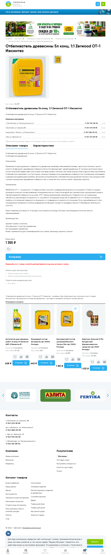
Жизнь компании (12, 456)
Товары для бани (38, 504)
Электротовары (37, 515)
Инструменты (11, 494)
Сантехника (36, 483)
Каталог (18, 39)
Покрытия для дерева (65, 39)
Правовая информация (31, 528)
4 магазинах (14, 348)
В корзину (15, 256)
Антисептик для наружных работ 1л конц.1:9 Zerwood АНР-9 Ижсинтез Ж (17, 341)
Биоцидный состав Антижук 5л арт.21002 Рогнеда (40, 341)
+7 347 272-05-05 (90, 137)
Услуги (59, 471)
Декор (8, 490)
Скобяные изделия (38, 487)
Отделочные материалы (16, 505)
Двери (33, 500)
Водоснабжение (12, 483)
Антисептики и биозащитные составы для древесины (31, 41)
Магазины (62, 456)
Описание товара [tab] (17, 145)
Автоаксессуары (38, 511)
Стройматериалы (38, 497)
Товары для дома (38, 508)
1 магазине (90, 353)
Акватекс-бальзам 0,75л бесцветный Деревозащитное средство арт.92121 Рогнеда (92, 344)
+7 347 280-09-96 (90, 132)
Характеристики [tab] (43, 145)
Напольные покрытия (14, 501)
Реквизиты (10, 464)
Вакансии (10, 460)
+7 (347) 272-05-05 (19, 2)
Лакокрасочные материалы (39, 39)
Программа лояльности (66, 464)
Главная (9, 39)
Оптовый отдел (63, 460)
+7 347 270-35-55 (90, 128)
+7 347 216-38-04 (91, 123)
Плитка (8, 515)
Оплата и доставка (65, 467)
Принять (95, 542)
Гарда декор (11, 487)
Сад (7, 519)
